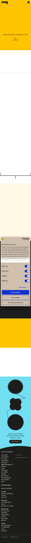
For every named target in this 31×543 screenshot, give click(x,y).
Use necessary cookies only (15, 302)
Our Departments (6, 477)
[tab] (5, 67)
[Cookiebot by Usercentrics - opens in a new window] (22, 239)
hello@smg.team (6, 485)
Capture (18, 455)
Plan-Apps (4, 458)
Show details (22, 287)
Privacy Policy (14, 537)
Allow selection (15, 297)
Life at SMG (4, 472)
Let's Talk (14, 441)
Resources (4, 470)
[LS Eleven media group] (15, 39)
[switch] (27, 271)
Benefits (3, 474)
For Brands (14, 141)
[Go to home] (5, 2)
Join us (6, 364)
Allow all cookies (15, 292)
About (3, 468)
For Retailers (14, 171)
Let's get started (14, 48)
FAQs (2, 481)
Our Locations (5, 479)
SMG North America (21, 457)
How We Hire (5, 476)
